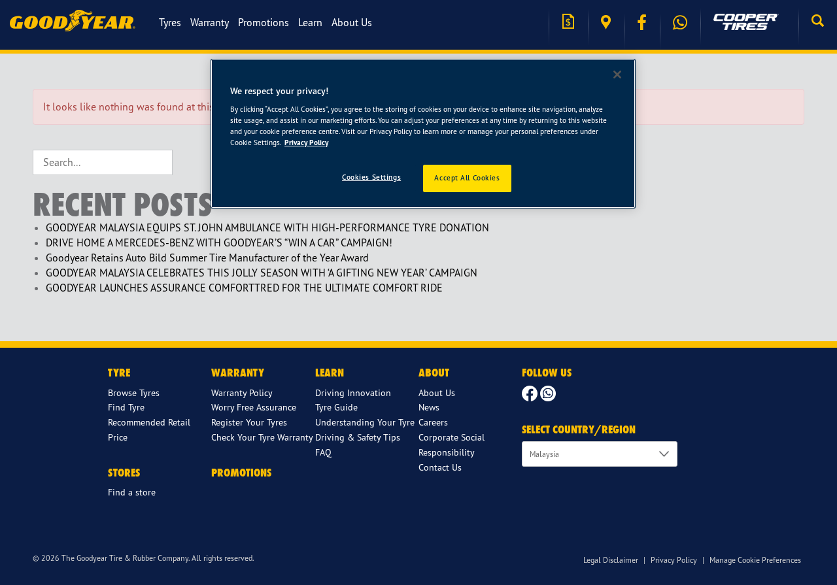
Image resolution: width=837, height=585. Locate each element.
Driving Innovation (353, 392)
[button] (817, 22)
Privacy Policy (674, 560)
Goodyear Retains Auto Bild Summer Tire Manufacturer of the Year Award (207, 257)
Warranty (209, 22)
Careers (433, 421)
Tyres (170, 22)
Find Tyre (126, 406)
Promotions (263, 22)
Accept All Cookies (467, 177)
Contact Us (440, 467)
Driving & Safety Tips (357, 437)
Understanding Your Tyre (365, 421)
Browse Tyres (134, 392)
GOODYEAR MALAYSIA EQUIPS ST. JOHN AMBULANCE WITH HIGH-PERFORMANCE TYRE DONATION (267, 227)
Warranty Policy (242, 392)
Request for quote (568, 22)
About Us (352, 22)
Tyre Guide (336, 406)
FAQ (323, 452)
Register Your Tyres (249, 421)
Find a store (606, 22)
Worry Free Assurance (253, 406)
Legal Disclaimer (610, 560)
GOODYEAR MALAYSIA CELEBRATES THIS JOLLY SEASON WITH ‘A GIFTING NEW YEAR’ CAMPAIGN (261, 272)
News (428, 406)
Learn (310, 22)
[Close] (617, 74)
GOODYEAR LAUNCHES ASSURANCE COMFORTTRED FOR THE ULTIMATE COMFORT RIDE (244, 287)
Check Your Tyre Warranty (262, 437)
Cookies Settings (371, 177)
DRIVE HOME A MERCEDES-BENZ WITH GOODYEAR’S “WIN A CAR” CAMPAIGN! (219, 242)
